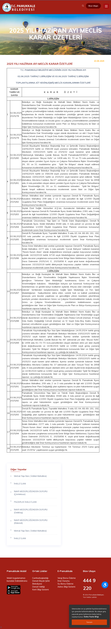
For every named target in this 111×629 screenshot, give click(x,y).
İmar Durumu (64, 581)
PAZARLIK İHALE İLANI (25, 502)
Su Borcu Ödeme (65, 583)
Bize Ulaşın (93, 6)
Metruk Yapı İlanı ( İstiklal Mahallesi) (30, 476)
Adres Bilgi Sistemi (66, 586)
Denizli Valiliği (38, 586)
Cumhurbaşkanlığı (40, 578)
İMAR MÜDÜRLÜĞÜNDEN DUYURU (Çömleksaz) (31, 493)
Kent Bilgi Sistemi (40, 589)
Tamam (89, 622)
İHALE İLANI (20, 483)
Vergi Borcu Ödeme (67, 578)
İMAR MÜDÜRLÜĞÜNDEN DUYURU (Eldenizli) (31, 521)
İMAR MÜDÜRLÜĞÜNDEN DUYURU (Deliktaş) (31, 511)
